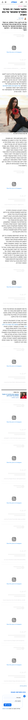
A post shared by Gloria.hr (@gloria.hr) (14, 204)
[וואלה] (14, 2)
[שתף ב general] (2, 2)
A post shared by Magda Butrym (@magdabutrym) (13, 478)
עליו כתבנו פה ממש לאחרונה (11, 86)
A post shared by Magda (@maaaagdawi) (14, 640)
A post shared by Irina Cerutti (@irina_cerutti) (14, 600)
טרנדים (21, 686)
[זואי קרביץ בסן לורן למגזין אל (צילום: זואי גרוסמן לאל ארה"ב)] (14, 115)
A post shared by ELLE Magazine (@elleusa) (14, 303)
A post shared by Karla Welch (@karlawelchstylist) (13, 382)
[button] (21, 2)
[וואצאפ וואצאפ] (5, 2)
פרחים (25, 686)
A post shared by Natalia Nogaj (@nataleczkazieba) (12, 681)
